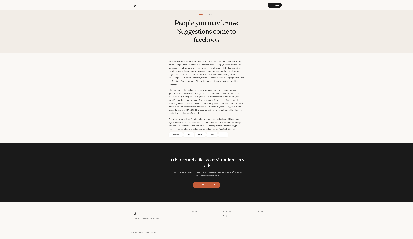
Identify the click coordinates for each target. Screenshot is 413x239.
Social (212, 135)
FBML (189, 135)
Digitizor (137, 5)
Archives (226, 216)
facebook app (211, 125)
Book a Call (275, 5)
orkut (200, 135)
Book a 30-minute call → (206, 185)
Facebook (176, 135)
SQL (223, 135)
